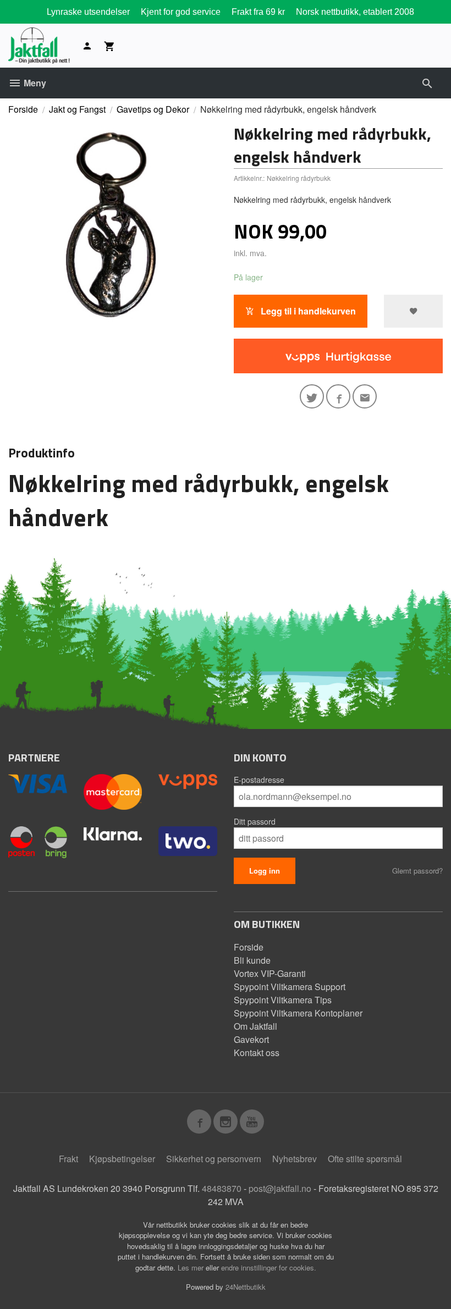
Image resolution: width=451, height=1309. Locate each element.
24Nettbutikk (246, 1287)
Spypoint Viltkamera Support (289, 986)
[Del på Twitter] (312, 396)
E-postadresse (259, 779)
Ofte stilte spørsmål (365, 1158)
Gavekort (251, 1039)
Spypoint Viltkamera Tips (283, 999)
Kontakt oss (256, 1052)
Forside (23, 109)
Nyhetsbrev (294, 1158)
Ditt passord (255, 821)
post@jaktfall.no (280, 1188)
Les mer (192, 1267)
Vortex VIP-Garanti (270, 973)
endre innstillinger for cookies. (268, 1267)
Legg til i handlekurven (307, 311)
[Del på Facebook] (338, 396)
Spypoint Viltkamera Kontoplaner (298, 1013)
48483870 (221, 1188)
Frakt (68, 1158)
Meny (33, 82)
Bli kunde (252, 960)
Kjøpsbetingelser (122, 1158)
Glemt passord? (417, 870)
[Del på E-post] (365, 396)
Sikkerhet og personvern (213, 1158)
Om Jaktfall (255, 1026)
